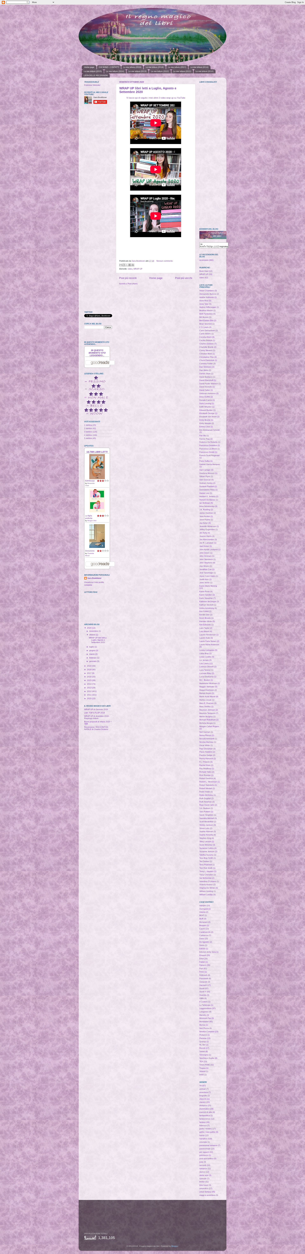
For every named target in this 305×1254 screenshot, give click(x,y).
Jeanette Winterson (207, 526)
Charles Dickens (206, 344)
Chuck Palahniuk (206, 360)
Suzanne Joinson (206, 851)
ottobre (92, 635)
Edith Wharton (205, 407)
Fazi (201, 968)
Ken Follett (204, 611)
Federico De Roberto (208, 442)
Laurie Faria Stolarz (207, 641)
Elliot (201, 959)
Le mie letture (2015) (93, 71)
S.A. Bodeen (204, 808)
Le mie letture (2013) (137, 71)
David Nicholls (205, 387)
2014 (89, 684)
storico (202, 1172)
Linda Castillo (205, 657)
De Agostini (204, 942)
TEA (201, 1061)
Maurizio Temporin (207, 713)
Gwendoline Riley (207, 490)
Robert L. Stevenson (208, 782)
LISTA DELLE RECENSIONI (96, 75)
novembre (93, 631)
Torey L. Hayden (206, 871)
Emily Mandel (205, 423)
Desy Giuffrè (204, 397)
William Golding (206, 891)
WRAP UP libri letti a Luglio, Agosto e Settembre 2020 (97, 640)
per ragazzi (204, 1152)
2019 (89, 666)
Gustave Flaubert (206, 486)
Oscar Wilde (204, 745)
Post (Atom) (133, 284)
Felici (201, 972)
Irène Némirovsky (206, 506)
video (130, 269)
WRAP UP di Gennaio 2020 (96, 709)
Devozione (90, 551)
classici (202, 1102)
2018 (89, 669)
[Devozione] (97, 547)
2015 (89, 680)
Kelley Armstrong (206, 608)
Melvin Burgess (206, 717)
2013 (89, 688)
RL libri (202, 1045)
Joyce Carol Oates (207, 576)
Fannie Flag (204, 439)
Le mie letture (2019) (132, 67)
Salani (202, 1051)
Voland (202, 1071)
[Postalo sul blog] (123, 265)
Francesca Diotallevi (208, 445)
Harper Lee (204, 493)
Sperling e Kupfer (206, 1058)
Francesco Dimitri (206, 452)
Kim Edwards (205, 625)
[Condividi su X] (126, 265)
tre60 (201, 1075)
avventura (203, 1092)
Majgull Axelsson (206, 690)
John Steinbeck (206, 559)
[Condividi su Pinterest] (132, 265)
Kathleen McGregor (207, 601)
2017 (89, 673)
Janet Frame (204, 520)
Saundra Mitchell (206, 818)
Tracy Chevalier (206, 875)
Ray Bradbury (205, 768)
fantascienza (204, 1119)
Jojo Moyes (204, 566)
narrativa (203, 1139)
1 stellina (88, 425)
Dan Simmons (205, 367)
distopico (203, 1105)
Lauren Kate (204, 638)
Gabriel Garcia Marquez (209, 464)
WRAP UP (137, 269)
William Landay (206, 895)
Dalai (201, 939)
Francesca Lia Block (208, 449)
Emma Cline (204, 427)
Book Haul (203, 271)
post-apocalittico (206, 1159)
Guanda (202, 995)
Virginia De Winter (207, 888)
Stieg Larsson (205, 841)
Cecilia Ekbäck (205, 340)
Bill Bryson (204, 317)
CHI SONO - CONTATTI (109, 67)
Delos (201, 945)
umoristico (203, 1188)
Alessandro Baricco (207, 294)
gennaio (93, 661)
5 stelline (88, 438)
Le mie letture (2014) (115, 71)
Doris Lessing (205, 403)
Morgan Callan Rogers (209, 726)
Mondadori (204, 1022)
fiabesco (203, 1125)
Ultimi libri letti (97, 452)
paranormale (204, 1149)
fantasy (202, 1122)
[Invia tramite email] (120, 265)
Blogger (174, 1246)
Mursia (202, 1025)
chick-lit (202, 1099)
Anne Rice (203, 301)
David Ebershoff (206, 380)
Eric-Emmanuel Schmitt (209, 430)
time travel (203, 1185)
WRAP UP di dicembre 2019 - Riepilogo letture (97, 717)
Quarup (202, 1042)
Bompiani (203, 922)
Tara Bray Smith (206, 858)
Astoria (202, 912)
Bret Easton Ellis (206, 320)
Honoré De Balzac (207, 500)
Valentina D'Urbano (207, 881)
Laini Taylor (204, 628)
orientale (203, 1142)
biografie (203, 1096)
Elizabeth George (206, 413)
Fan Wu (202, 436)
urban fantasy (205, 1192)
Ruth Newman (205, 802)
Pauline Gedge (205, 755)
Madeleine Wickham (208, 683)
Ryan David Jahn (206, 805)
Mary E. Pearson (206, 703)
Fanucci (202, 965)
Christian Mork (205, 354)
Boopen (202, 925)
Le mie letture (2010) (205, 71)
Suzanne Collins (206, 848)
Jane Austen (204, 516)
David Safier (204, 390)
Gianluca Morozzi (206, 473)
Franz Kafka (204, 461)
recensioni (203, 260)
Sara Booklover (94, 578)
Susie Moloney (205, 845)
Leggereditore (205, 1008)
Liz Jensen (204, 660)
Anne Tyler (204, 304)
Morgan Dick (91, 520)
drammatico (204, 1109)
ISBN (201, 998)
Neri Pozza (204, 1028)
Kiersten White (205, 621)
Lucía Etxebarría (206, 677)
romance (203, 1169)
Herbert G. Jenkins (207, 496)
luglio (92, 647)
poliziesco (203, 1155)
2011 (89, 695)
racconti (202, 1165)
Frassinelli (203, 978)
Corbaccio (203, 935)
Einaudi (202, 955)
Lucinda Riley (205, 673)
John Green (204, 553)
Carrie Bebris (205, 334)
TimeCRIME (204, 1065)
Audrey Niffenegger (207, 307)
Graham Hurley (206, 483)
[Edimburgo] (97, 478)
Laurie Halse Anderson (209, 645)
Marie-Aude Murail (207, 697)
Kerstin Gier (204, 615)
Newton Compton (206, 1032)
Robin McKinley (206, 795)
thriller (202, 1182)
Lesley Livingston (206, 650)
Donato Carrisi (205, 400)
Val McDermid (205, 878)
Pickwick (203, 1035)
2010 (89, 698)
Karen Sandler (205, 595)
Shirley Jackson (206, 825)
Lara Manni (204, 631)
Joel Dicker (204, 546)
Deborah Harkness (207, 393)
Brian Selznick (205, 324)
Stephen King (205, 838)
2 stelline (88, 428)
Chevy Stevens (205, 350)
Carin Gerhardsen (207, 330)
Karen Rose (204, 591)
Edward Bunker (206, 410)
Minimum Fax (205, 1018)
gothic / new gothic (207, 1132)
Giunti (201, 988)
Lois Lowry (204, 663)
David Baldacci (205, 377)
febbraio (93, 658)
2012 (89, 691)
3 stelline (88, 432)
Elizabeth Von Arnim (208, 417)
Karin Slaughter (206, 598)
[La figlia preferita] (97, 512)
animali (202, 1089)
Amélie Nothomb (206, 297)
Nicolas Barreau (206, 742)
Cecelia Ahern (205, 337)
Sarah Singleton (206, 815)
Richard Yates (205, 772)
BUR (201, 919)
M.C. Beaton (204, 680)
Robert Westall (205, 788)
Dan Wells (203, 370)
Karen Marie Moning (208, 586)
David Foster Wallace (208, 384)
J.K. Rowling (204, 510)
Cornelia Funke (206, 364)
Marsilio (202, 1015)
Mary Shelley (205, 707)
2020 (89, 628)
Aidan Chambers (206, 291)
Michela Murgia (206, 723)
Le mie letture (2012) (160, 71)
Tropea (202, 1068)
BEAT (201, 915)
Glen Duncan (205, 480)
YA (200, 1086)
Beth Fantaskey (206, 314)
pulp (201, 1162)
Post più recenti (128, 278)
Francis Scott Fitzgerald (209, 455)
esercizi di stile (205, 1112)
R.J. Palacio (204, 762)
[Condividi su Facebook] (129, 265)
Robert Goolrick (206, 778)
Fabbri (202, 962)
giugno (92, 650)
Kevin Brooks (205, 618)
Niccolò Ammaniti (206, 739)
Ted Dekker (204, 861)
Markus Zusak (205, 700)
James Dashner (206, 513)
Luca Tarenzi (204, 670)
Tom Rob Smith (206, 868)
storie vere (203, 1175)
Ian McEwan (204, 503)
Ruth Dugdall (205, 798)
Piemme (203, 1038)
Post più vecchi (183, 278)
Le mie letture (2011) (182, 71)
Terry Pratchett (205, 865)
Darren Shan (204, 374)
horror (202, 1135)
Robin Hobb (204, 792)
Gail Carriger (204, 470)
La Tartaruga (204, 1005)
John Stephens (205, 563)
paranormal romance (208, 1145)
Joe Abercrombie (206, 539)
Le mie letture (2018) (155, 67)
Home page (89, 67)
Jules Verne (204, 583)
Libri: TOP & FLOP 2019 (94, 713)
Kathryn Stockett (206, 605)
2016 (89, 677)
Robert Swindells (206, 785)
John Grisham (205, 556)
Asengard (203, 909)
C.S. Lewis (204, 327)
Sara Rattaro (204, 812)
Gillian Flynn (204, 476)
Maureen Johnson (207, 710)
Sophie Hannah (206, 831)
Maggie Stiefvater (206, 687)
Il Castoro (203, 1002)
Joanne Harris (205, 536)
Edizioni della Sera (207, 952)
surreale (203, 1179)
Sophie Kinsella (206, 835)
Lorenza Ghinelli (206, 667)
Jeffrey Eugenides (207, 529)
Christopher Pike (206, 357)
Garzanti (203, 985)
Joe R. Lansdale (206, 543)
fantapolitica (204, 1115)
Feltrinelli (203, 975)
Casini (202, 929)
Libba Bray (204, 653)
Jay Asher (203, 523)
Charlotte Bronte (206, 347)
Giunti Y (202, 992)
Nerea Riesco (205, 735)
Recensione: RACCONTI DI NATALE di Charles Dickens (96, 728)
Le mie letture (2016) (199, 67)
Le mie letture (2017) (177, 67)
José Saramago (206, 573)
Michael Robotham (207, 720)
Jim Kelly (203, 533)
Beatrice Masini (206, 310)
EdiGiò (202, 949)
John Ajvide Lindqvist (208, 549)
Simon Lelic (204, 828)
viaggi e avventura (207, 1195)
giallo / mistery (205, 1129)
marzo (92, 654)
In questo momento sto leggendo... (97, 353)
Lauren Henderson (207, 635)
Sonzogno (203, 1055)
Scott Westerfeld (206, 822)
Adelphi (202, 906)
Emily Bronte (204, 420)
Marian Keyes (205, 693)
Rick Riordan (205, 775)
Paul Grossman (206, 749)
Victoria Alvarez (206, 885)
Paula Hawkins (205, 752)
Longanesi (204, 1012)
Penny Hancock (206, 758)
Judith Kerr (204, 579)
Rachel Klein (204, 765)
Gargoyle (203, 982)
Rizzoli (202, 1048)
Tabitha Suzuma (206, 855)
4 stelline (88, 435)
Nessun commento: (164, 261)
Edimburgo (90, 481)
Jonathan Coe (205, 569)
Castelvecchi (204, 932)
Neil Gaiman (204, 732)
